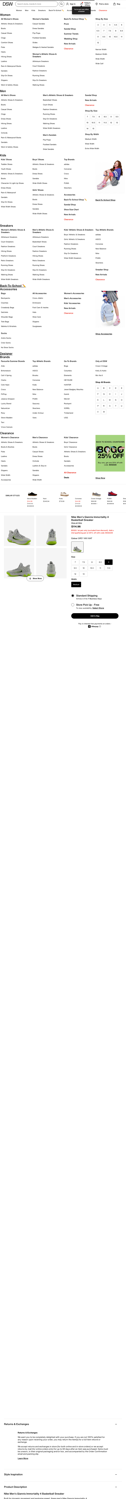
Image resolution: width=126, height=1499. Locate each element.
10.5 (115, 36)
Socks (4, 333)
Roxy (3, 413)
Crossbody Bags (7, 307)
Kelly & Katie (100, 370)
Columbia (68, 370)
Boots (3, 28)
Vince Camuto (6, 427)
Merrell (67, 398)
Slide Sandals (48, 149)
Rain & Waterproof (8, 192)
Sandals (4, 70)
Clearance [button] (103, 10)
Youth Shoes (6, 169)
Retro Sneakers (7, 260)
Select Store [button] (98, 607)
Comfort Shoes (7, 42)
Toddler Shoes (6, 164)
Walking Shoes (38, 85)
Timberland (68, 413)
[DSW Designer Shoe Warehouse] (8, 3)
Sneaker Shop (101, 269)
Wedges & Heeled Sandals (43, 47)
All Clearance (70, 472)
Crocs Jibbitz (37, 298)
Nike (66, 178)
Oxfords (4, 133)
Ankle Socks (6, 338)
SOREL (67, 408)
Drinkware (36, 302)
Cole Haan (5, 384)
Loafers (4, 61)
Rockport (67, 403)
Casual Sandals (38, 23)
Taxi (2, 422)
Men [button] (26, 10)
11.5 (105, 122)
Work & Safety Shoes (9, 85)
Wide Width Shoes (8, 206)
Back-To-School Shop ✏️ (75, 18)
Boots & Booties (7, 447)
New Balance (100, 248)
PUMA (66, 183)
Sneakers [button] (42, 10)
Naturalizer (5, 408)
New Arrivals (69, 43)
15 (93, 128)
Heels (3, 52)
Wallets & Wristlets (8, 326)
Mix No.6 (99, 375)
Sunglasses (37, 326)
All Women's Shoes (9, 18)
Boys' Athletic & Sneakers (74, 234)
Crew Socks (6, 342)
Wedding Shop (71, 38)
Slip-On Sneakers (39, 80)
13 (117, 122)
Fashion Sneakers (39, 70)
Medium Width (101, 54)
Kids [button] (33, 10)
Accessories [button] (72, 10)
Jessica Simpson (8, 398)
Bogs (66, 366)
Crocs (66, 173)
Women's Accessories (74, 293)
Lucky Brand (6, 403)
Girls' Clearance (70, 447)
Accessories (69, 194)
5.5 (115, 24)
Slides (34, 42)
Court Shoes (48, 104)
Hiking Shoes (6, 56)
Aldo (3, 366)
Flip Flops (36, 33)
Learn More (23, 1458)
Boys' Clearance (70, 442)
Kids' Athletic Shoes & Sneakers (78, 229)
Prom (66, 23)
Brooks (35, 375)
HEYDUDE (68, 380)
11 (121, 36)
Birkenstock (6, 370)
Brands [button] (93, 10)
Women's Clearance (10, 437)
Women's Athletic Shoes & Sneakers (44, 55)
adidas (66, 164)
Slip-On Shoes (6, 75)
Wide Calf (99, 63)
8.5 (121, 30)
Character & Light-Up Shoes (12, 183)
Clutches (4, 302)
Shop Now (100, 477)
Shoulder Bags (7, 317)
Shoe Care (36, 317)
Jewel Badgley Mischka (73, 389)
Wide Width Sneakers (51, 128)
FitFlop (4, 394)
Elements (67, 375)
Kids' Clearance (71, 437)
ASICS (98, 239)
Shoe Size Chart (71, 209)
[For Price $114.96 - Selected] (77, 547)
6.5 (98, 30)
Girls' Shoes (37, 189)
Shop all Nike (76, 523)
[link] (32, 498)
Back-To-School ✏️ (56, 10)
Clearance (68, 48)
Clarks (3, 380)
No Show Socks (7, 347)
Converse (67, 169)
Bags (3, 293)
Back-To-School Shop (105, 199)
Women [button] (19, 10)
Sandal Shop (70, 28)
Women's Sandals (40, 18)
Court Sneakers (38, 66)
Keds (34, 384)
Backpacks (5, 298)
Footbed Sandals (39, 37)
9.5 (103, 36)
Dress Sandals (38, 28)
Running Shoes (38, 75)
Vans (34, 417)
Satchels (4, 312)
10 (110, 36)
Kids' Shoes (6, 159)
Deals (66, 477)
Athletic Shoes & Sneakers (12, 23)
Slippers (4, 80)
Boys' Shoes (38, 159)
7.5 (110, 30)
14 (87, 128)
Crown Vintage (101, 366)
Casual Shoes (6, 33)
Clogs (3, 37)
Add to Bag (94, 616)
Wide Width (100, 58)
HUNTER (67, 384)
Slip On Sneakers (71, 253)
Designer (83, 10)
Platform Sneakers (8, 255)
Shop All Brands (102, 382)
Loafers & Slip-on (39, 465)
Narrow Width (100, 49)
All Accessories (39, 293)
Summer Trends (71, 33)
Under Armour (38, 413)
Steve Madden (6, 417)
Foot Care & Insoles (40, 307)
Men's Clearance (40, 437)
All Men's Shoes (8, 95)
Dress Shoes (6, 118)
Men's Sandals (49, 134)
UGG (66, 417)
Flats (3, 47)
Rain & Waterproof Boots (11, 66)
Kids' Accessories (72, 303)
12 (98, 42)
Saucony (35, 403)
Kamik (66, 394)
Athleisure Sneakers (40, 61)
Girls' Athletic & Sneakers (74, 239)
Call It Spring (6, 375)
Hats (34, 312)
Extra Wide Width (92, 148)
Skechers (67, 188)
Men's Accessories (72, 298)
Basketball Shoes (50, 100)
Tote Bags (5, 321)
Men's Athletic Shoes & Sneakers (58, 95)
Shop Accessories (103, 333)
